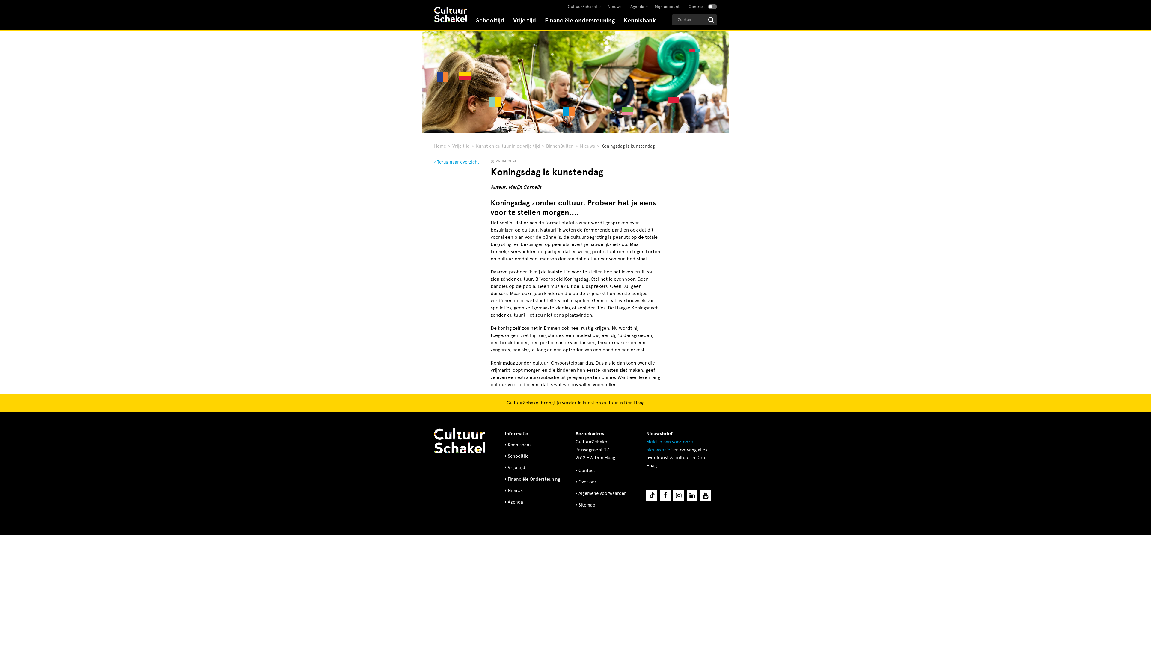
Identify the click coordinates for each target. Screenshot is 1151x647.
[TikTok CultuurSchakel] (651, 495)
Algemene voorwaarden (602, 493)
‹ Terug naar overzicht (456, 162)
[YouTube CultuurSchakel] (705, 495)
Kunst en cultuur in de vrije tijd (508, 146)
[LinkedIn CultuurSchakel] (692, 495)
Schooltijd (490, 20)
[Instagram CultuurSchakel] (678, 495)
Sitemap (586, 505)
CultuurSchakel (582, 6)
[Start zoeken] (711, 20)
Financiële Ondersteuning (534, 479)
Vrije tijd (524, 20)
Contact (586, 470)
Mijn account (667, 6)
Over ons (587, 482)
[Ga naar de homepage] (450, 15)
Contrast (697, 6)
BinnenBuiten (560, 146)
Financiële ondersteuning (580, 20)
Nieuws (614, 6)
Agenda (637, 6)
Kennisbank (640, 20)
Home (440, 146)
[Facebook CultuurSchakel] (665, 495)
